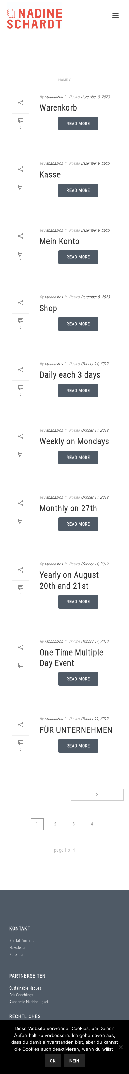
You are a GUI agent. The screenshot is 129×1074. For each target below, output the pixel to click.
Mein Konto (60, 241)
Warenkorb (58, 108)
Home (63, 80)
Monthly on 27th (68, 508)
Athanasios (53, 96)
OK (53, 1060)
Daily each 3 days (70, 375)
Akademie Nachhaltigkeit (29, 1002)
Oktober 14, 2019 (94, 363)
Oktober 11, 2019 (94, 718)
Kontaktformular (22, 940)
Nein (74, 1060)
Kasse (50, 175)
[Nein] (120, 1046)
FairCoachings (21, 995)
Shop (48, 308)
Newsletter (17, 947)
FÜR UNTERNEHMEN (76, 730)
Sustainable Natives (25, 988)
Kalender (16, 954)
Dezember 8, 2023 (95, 96)
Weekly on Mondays (74, 441)
